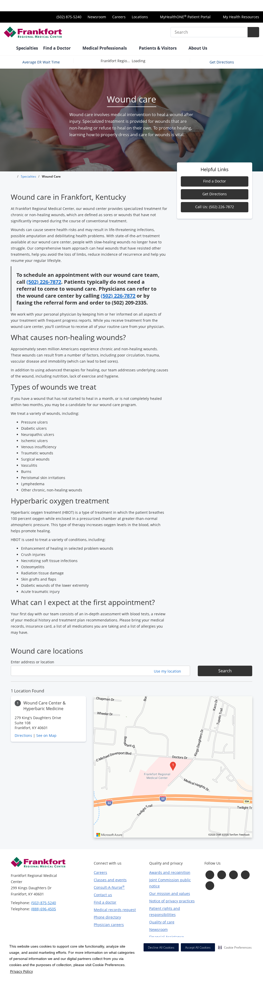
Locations (140, 16)
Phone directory (107, 917)
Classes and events (110, 879)
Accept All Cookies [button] (198, 947)
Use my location (168, 671)
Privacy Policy (21, 971)
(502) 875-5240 (43, 902)
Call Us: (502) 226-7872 (214, 206)
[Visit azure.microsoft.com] (109, 835)
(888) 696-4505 (43, 908)
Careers (119, 16)
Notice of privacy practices (172, 901)
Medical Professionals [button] (105, 48)
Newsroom (97, 16)
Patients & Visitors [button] (158, 48)
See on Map (46, 735)
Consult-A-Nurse (109, 887)
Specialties (27, 48)
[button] (235, 947)
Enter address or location (32, 661)
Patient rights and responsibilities (164, 911)
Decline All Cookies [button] (161, 947)
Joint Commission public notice (170, 882)
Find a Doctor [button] (57, 48)
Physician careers (109, 924)
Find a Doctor (214, 181)
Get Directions (222, 61)
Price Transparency (242, 5)
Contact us (103, 894)
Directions (23, 735)
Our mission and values (169, 893)
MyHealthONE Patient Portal (185, 16)
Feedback (244, 834)
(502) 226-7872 (43, 281)
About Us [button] (198, 48)
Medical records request (115, 909)
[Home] (7, 49)
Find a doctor (105, 902)
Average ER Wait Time (41, 61)
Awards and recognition (169, 872)
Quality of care (161, 922)
